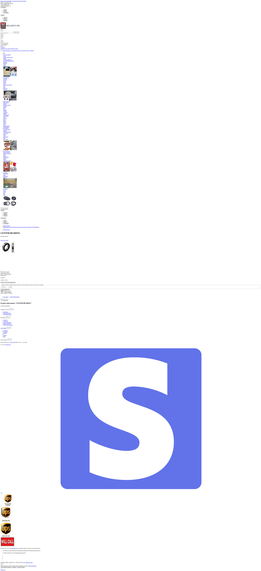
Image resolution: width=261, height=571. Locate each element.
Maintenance (6, 227)
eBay (4, 336)
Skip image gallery (5, 240)
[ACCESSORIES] (10, 76)
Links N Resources (7, 322)
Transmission (15, 227)
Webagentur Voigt (29, 562)
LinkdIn (5, 333)
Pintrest (4, 335)
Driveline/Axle (30, 227)
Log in (2, 46)
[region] (130, 258)
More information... (32, 566)
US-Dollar (6, 12)
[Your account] (2, 41)
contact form (8, 344)
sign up (3, 47)
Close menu (5, 43)
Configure (14, 567)
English (5, 19)
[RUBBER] (10, 205)
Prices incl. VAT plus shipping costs (8, 282)
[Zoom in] (8, 272)
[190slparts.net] (4, 53)
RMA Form (5, 312)
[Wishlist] (1, 39)
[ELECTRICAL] (10, 171)
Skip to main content (5, 1)
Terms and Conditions (8, 325)
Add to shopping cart (5, 289)
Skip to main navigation (21, 1)
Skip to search (13, 1)
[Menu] (2, 30)
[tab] (11, 297)
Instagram (5, 331)
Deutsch (5, 17)
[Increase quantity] (10, 287)
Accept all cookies (21, 567)
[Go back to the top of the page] (2, 564)
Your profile (7, 48)
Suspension (20, 227)
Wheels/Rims (36, 227)
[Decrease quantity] (3, 287)
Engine (10, 227)
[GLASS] (10, 187)
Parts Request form (7, 314)
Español (5, 20)
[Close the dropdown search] (17, 32)
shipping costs (14, 548)
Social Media (3, 328)
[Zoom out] (2, 272)
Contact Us (5, 321)
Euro (5, 9)
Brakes (25, 227)
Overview (3, 48)
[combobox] (7, 33)
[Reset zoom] (5, 272)
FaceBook (5, 330)
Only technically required (6, 567)
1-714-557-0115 (11, 342)
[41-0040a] (9, 247)
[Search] (14, 32)
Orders (16, 48)
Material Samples (7, 323)
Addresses (12, 48)
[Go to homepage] (11, 28)
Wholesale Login (7, 313)
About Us (5, 320)
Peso (5, 11)
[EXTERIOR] (10, 100)
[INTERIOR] (10, 149)
